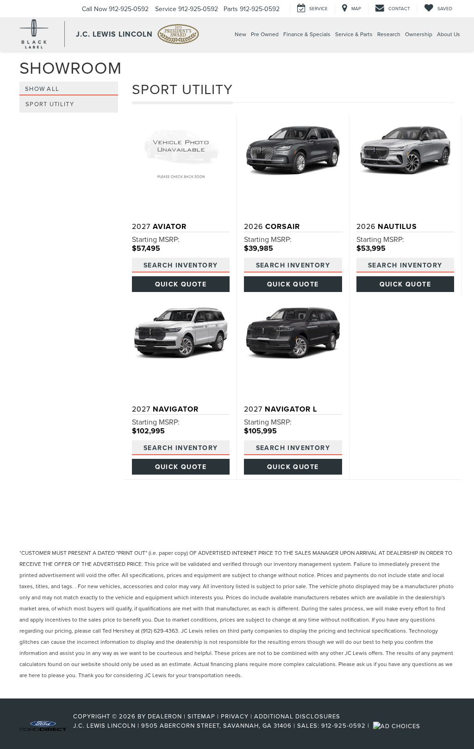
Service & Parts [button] (354, 34)
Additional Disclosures (297, 716)
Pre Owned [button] (265, 34)
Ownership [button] (418, 34)
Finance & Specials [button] (307, 34)
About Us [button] (448, 34)
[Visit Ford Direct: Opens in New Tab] (398, 725)
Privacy (235, 716)
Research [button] (388, 34)
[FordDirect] (43, 725)
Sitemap (201, 716)
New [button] (240, 34)
